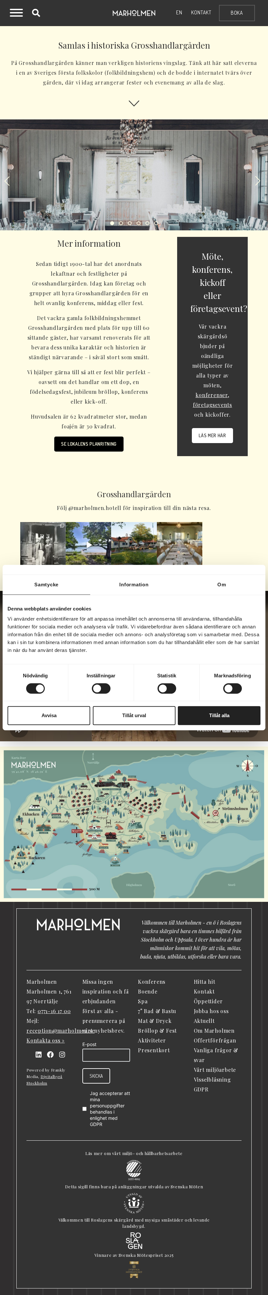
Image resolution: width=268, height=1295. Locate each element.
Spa (142, 1001)
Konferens (151, 981)
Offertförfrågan (215, 1040)
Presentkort (154, 1050)
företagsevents (212, 404)
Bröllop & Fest (157, 1030)
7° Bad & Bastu (157, 1011)
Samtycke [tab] (46, 584)
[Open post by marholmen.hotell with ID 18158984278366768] (88, 544)
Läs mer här (212, 435)
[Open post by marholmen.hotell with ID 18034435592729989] (43, 544)
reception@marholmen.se (60, 1030)
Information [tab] (133, 584)
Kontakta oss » (45, 1040)
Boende (148, 991)
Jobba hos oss (211, 1011)
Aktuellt (204, 1020)
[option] (179, 12)
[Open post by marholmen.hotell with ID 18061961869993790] (179, 544)
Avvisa (49, 715)
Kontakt (201, 12)
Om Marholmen (214, 1030)
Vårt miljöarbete (215, 1069)
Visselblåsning (212, 1079)
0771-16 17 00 (54, 1011)
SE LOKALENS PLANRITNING (89, 444)
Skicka (96, 1076)
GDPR (96, 1124)
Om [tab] (221, 584)
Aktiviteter (152, 1040)
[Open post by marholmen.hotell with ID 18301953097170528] (134, 544)
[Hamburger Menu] (16, 13)
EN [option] (179, 12)
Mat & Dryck (155, 1020)
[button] (6, 181)
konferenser (211, 395)
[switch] (101, 688)
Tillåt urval (134, 715)
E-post (89, 1044)
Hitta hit (204, 981)
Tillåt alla (219, 715)
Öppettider (208, 1001)
